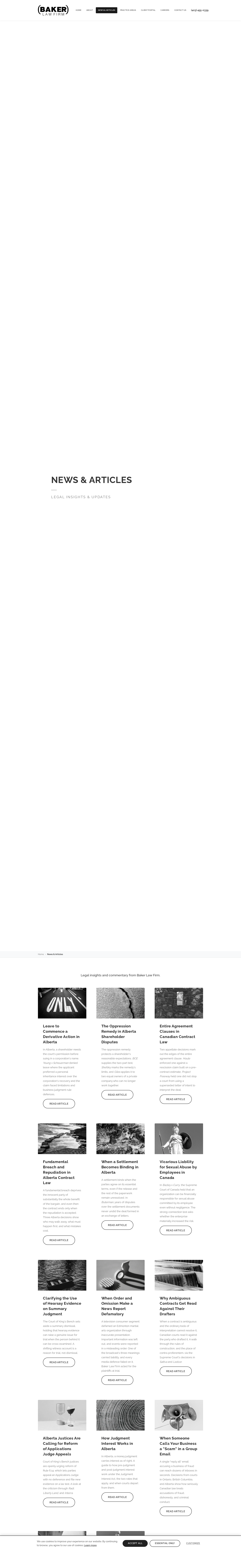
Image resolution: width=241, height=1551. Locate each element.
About (89, 10)
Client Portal (148, 10)
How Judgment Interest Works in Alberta (117, 1443)
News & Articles (106, 10)
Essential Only (165, 1543)
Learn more (90, 1545)
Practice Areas (128, 10)
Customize (193, 1543)
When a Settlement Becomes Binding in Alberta (120, 1167)
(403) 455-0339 (200, 10)
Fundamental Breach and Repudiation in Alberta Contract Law (59, 1172)
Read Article (59, 1103)
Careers (165, 10)
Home (78, 10)
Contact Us (180, 10)
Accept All (135, 1543)
